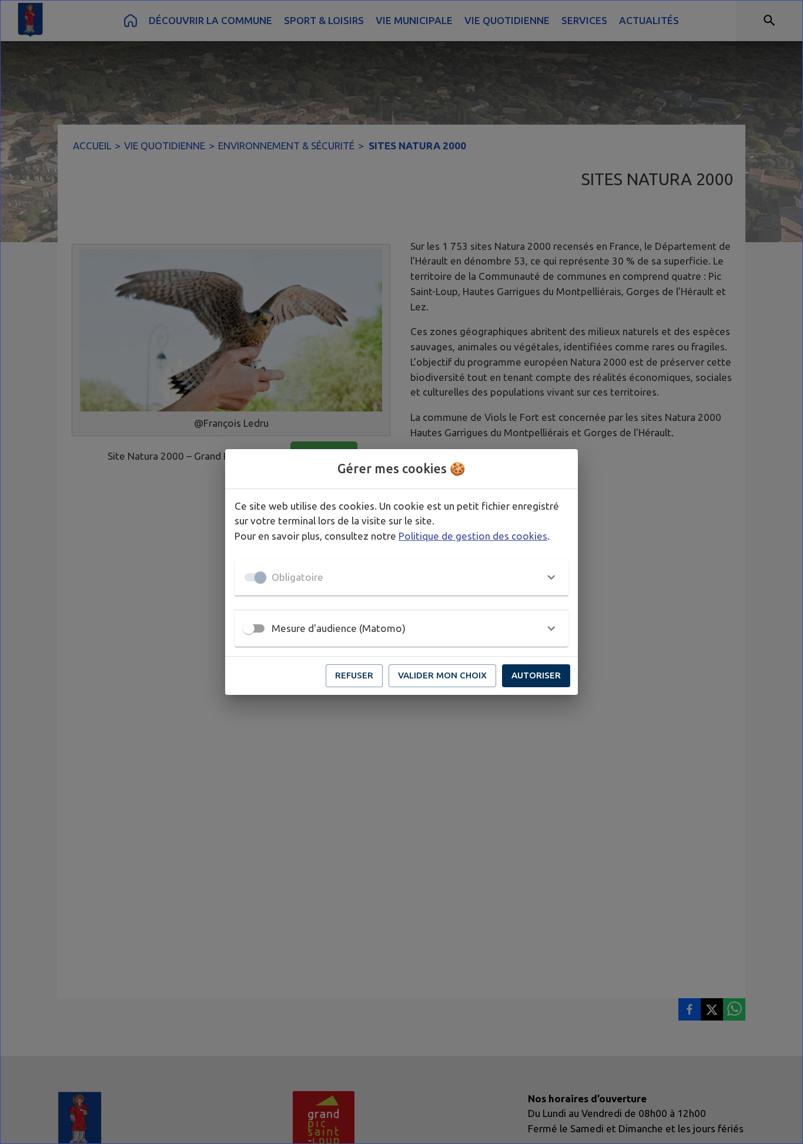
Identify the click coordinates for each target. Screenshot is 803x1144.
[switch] (248, 628)
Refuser (354, 675)
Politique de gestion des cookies (473, 535)
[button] (401, 577)
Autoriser (536, 675)
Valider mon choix (442, 675)
